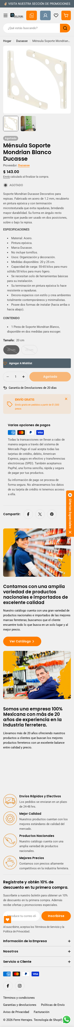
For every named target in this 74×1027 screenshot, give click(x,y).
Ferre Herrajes (22, 1020)
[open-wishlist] (7, 919)
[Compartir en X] (40, 514)
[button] (70, 513)
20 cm (13, 351)
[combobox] (37, 28)
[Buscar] (65, 28)
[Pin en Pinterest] (52, 514)
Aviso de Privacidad (16, 1012)
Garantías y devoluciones (19, 1005)
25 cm (31, 351)
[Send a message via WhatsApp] (66, 1019)
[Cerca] (66, 399)
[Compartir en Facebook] (28, 514)
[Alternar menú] (5, 15)
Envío (6, 176)
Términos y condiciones (19, 997)
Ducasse (22, 41)
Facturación (41, 1012)
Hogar (7, 41)
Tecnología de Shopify (48, 1020)
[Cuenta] (45, 15)
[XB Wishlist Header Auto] (56, 15)
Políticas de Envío (53, 1005)
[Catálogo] (31, 15)
